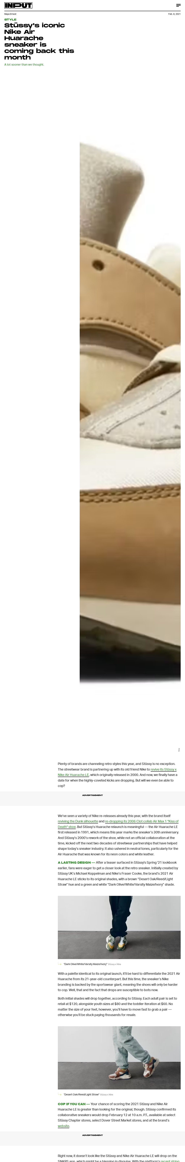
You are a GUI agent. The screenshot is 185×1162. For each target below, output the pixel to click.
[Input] (18, 5)
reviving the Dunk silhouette (78, 821)
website (63, 1126)
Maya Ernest (10, 14)
